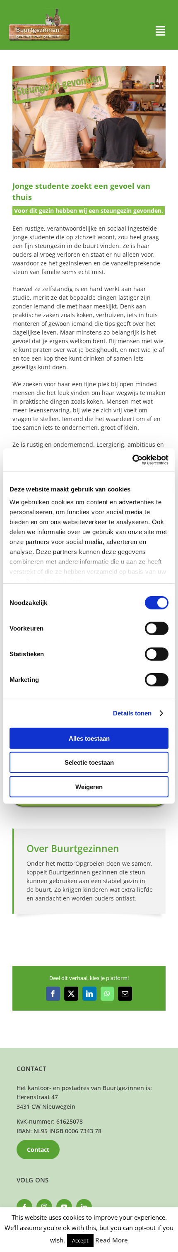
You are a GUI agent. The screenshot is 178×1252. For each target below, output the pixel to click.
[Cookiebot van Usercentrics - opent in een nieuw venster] (132, 460)
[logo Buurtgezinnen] (39, 11)
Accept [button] (80, 1240)
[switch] (156, 628)
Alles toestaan (89, 738)
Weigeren (89, 786)
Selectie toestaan (89, 762)
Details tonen (132, 713)
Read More (111, 1240)
